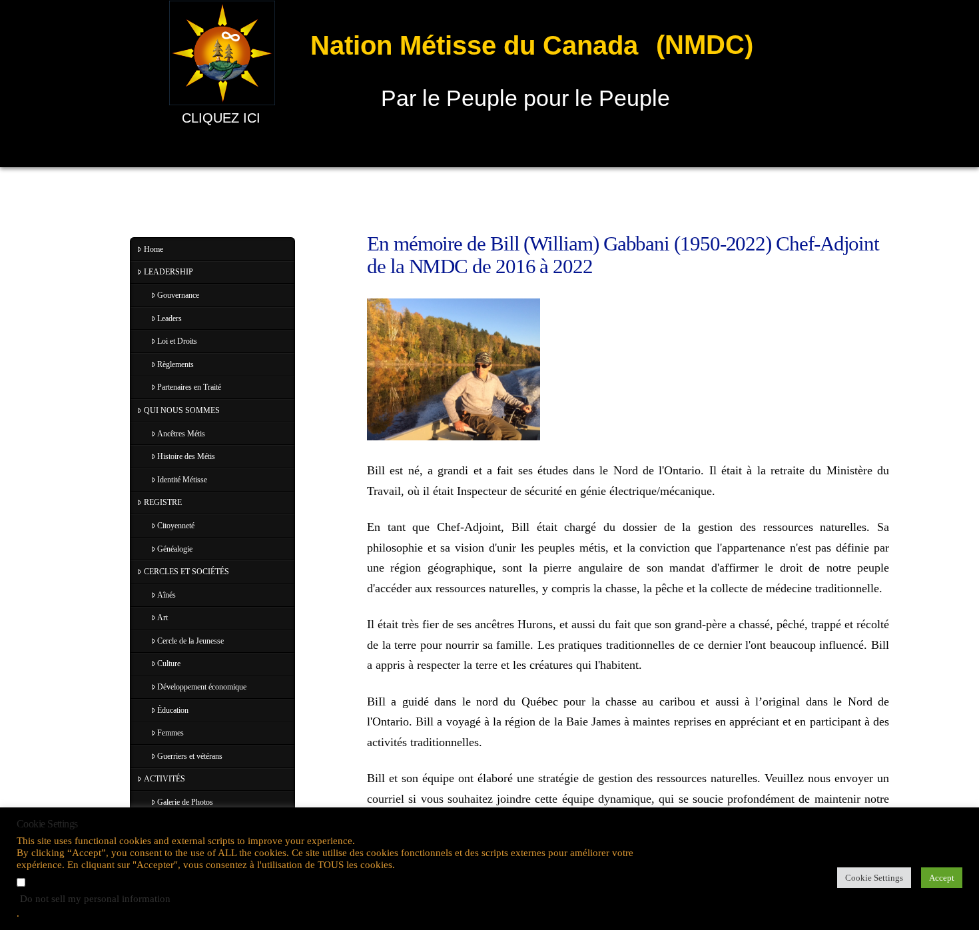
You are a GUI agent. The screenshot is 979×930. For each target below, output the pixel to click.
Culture (168, 663)
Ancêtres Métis (181, 433)
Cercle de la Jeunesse (190, 641)
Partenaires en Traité (189, 387)
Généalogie (174, 549)
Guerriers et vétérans (189, 756)
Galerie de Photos (185, 802)
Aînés (166, 595)
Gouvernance (178, 295)
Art (162, 617)
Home (153, 249)
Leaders (169, 318)
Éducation (172, 710)
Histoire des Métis (186, 456)
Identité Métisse (182, 479)
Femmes (170, 732)
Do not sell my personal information (95, 898)
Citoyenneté (175, 525)
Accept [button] (941, 878)
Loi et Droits (177, 341)
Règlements (175, 364)
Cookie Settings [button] (874, 878)
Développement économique (201, 687)
